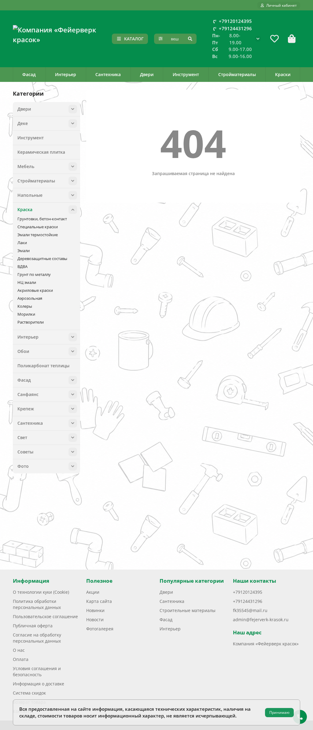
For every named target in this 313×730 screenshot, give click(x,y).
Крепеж (25, 409)
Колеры (24, 306)
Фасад (29, 74)
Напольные (29, 195)
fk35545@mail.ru (250, 610)
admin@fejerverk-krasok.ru (261, 619)
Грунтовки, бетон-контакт (42, 219)
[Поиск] (190, 39)
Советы (25, 452)
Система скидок (29, 693)
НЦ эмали (26, 282)
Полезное (99, 580)
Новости (95, 619)
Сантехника (108, 74)
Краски (282, 74)
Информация (31, 580)
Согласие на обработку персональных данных (37, 638)
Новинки (95, 610)
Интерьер (65, 74)
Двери (146, 74)
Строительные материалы (187, 610)
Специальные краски (37, 226)
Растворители (30, 322)
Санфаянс (28, 394)
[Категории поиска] (160, 39)
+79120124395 (235, 21)
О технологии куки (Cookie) (41, 592)
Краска (24, 209)
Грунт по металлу (34, 274)
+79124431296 (235, 28)
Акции (92, 592)
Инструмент (186, 74)
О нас (19, 650)
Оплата (20, 659)
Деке (22, 123)
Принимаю (279, 712)
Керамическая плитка (41, 152)
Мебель (25, 166)
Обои (23, 351)
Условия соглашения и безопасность (37, 671)
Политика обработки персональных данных (37, 604)
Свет (22, 437)
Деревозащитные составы (42, 258)
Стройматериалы (237, 74)
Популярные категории (192, 580)
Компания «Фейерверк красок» (266, 644)
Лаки (22, 242)
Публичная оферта (33, 626)
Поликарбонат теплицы (43, 366)
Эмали (23, 250)
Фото (23, 466)
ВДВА (22, 266)
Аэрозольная (29, 298)
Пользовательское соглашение (45, 616)
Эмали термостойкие (37, 234)
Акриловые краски (35, 290)
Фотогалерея (99, 629)
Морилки (26, 314)
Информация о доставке (38, 684)
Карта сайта (99, 601)
